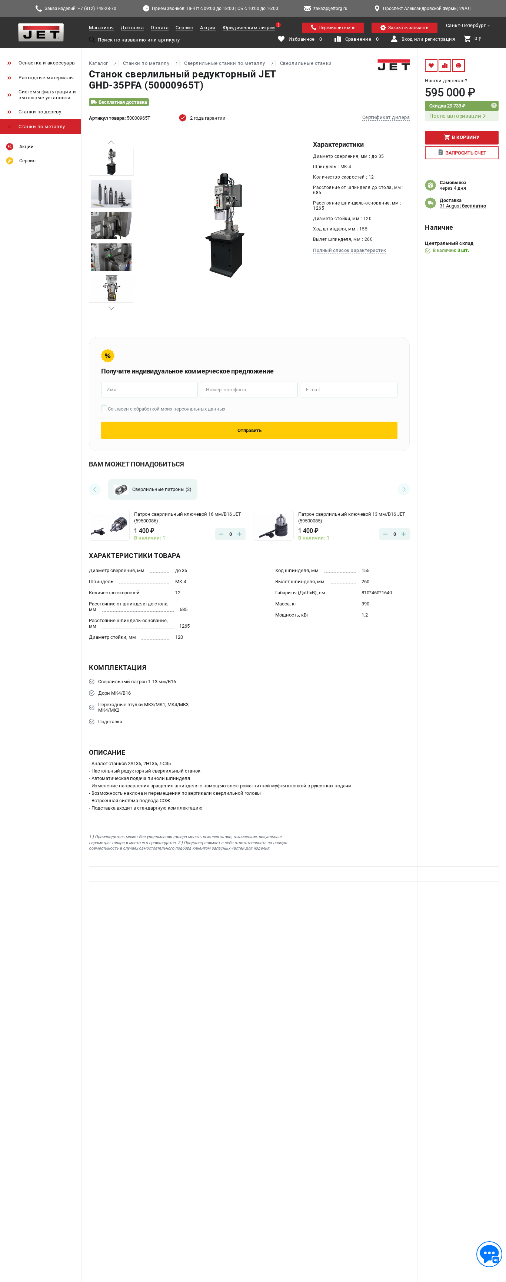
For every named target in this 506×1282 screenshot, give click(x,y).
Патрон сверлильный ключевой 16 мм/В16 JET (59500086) (187, 517)
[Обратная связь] (489, 1254)
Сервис (184, 27)
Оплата (160, 27)
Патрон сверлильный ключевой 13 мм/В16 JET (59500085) (351, 517)
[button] (111, 142)
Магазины (101, 27)
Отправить (249, 430)
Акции (208, 27)
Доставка (132, 27)
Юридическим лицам (249, 27)
